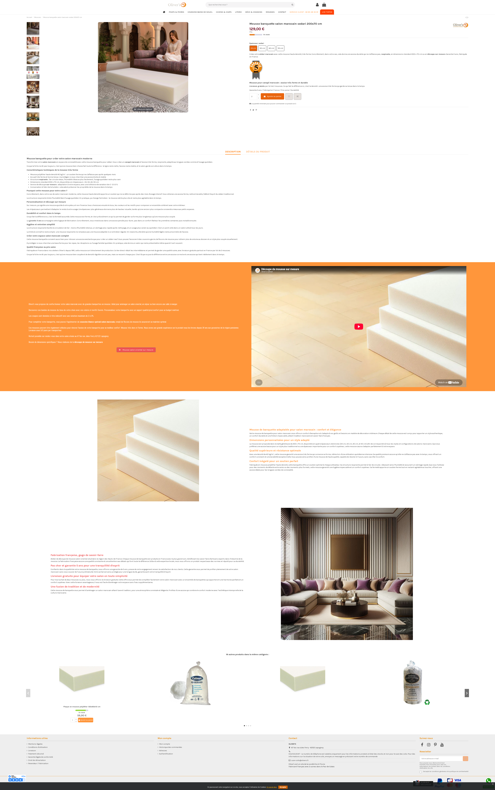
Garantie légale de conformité (40, 757)
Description (233, 152)
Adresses (163, 750)
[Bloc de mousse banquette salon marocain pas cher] (33, 28)
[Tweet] (253, 110)
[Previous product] (466, 17)
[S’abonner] (465, 758)
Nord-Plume (320, 764)
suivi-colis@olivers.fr (300, 760)
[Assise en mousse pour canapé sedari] (33, 87)
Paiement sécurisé (36, 754)
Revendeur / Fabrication (38, 763)
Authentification (166, 754)
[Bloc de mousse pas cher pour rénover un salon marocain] (33, 102)
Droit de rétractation (37, 760)
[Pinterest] (256, 110)
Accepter (283, 787)
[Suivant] (186, 67)
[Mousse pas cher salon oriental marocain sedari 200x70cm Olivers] (33, 73)
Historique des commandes (170, 747)
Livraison (32, 750)
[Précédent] (100, 67)
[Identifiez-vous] (317, 5)
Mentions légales (35, 744)
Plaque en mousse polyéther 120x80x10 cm (81, 707)
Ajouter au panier (274, 96)
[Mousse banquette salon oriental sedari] (33, 43)
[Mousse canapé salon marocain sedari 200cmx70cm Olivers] (33, 58)
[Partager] (250, 110)
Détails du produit (258, 152)
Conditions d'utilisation (38, 747)
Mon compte (164, 744)
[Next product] (467, 17)
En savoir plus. (272, 787)
